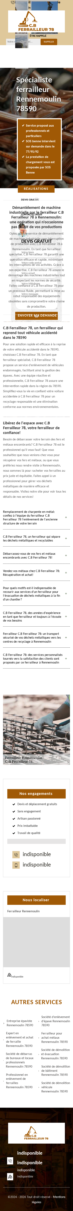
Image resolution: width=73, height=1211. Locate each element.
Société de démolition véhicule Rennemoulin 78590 (55, 1087)
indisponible (37, 854)
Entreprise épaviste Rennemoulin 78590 (20, 1023)
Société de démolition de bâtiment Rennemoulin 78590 (55, 1071)
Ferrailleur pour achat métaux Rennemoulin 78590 (54, 1038)
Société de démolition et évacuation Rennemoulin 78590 (55, 1054)
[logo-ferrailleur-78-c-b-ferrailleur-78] (36, 21)
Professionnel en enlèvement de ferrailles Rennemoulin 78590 (19, 1081)
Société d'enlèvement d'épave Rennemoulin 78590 (55, 1021)
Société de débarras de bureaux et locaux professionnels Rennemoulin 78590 (19, 1060)
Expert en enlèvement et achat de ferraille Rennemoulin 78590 (19, 1039)
